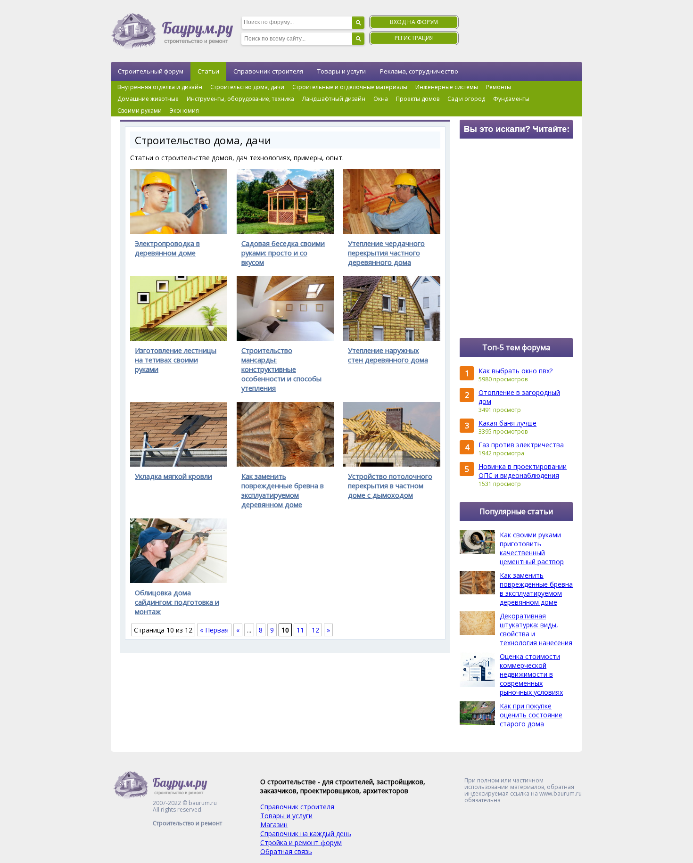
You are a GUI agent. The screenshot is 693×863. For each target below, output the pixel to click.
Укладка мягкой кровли (173, 476)
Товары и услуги (341, 71)
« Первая (214, 629)
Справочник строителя (268, 71)
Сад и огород (466, 99)
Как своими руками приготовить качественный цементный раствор (532, 548)
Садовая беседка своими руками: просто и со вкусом (283, 252)
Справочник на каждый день (305, 833)
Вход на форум (414, 22)
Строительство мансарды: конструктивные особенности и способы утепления (281, 369)
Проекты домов (417, 99)
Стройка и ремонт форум (301, 842)
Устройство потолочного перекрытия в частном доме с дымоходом (390, 485)
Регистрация (414, 38)
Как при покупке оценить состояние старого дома (531, 714)
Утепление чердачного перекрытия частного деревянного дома (386, 252)
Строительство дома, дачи (247, 87)
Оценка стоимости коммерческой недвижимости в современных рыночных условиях (531, 674)
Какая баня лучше (507, 423)
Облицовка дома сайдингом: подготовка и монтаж (177, 602)
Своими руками (139, 111)
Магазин (274, 824)
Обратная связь (286, 851)
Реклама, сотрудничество (419, 71)
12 (315, 629)
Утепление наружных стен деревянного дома (388, 354)
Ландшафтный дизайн (333, 99)
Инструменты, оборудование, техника (240, 99)
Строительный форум (150, 71)
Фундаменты (511, 99)
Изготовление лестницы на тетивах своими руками (175, 359)
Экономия (184, 111)
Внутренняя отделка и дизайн (159, 87)
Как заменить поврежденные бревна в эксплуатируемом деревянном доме (282, 490)
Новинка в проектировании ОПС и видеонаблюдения (522, 471)
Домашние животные (148, 99)
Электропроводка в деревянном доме (167, 247)
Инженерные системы (446, 87)
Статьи (208, 71)
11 (300, 629)
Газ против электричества (521, 444)
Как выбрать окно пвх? (515, 370)
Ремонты (498, 87)
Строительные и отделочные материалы (349, 87)
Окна (380, 99)
